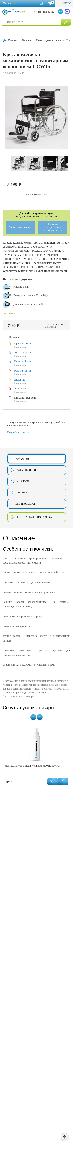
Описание (23, 459)
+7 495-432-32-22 (44, 11)
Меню (66, 3)
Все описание (9, 313)
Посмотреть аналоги (20, 227)
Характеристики (28, 469)
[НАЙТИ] (66, 22)
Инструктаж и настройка (34, 517)
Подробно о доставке (19, 432)
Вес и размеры (25, 503)
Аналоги (23, 481)
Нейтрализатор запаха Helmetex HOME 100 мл (32, 765)
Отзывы (22, 492)
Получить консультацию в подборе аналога (52, 227)
